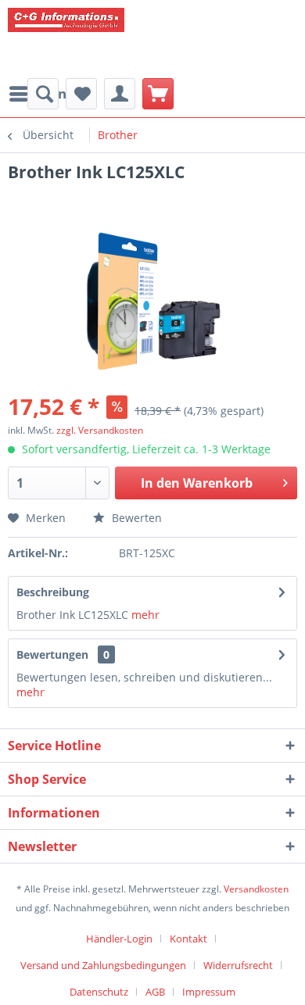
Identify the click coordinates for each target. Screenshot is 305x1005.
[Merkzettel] (81, 93)
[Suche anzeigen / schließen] (43, 93)
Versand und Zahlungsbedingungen (103, 965)
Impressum (208, 992)
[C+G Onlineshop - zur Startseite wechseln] (125, 39)
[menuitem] (43, 93)
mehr (144, 614)
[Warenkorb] (158, 93)
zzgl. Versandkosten (99, 430)
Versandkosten (256, 889)
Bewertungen (52, 654)
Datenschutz (99, 992)
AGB (155, 992)
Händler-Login (119, 939)
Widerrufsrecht (238, 965)
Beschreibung (52, 592)
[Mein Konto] (119, 93)
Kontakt (188, 939)
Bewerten (135, 517)
